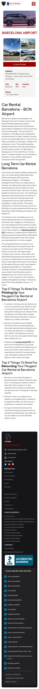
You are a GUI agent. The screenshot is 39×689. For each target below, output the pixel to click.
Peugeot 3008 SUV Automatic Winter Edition (19, 519)
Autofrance (8, 472)
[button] (34, 4)
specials (7, 487)
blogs (6, 483)
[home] (11, 4)
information (8, 479)
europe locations (10, 497)
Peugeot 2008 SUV (10, 530)
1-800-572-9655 (8, 548)
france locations (10, 494)
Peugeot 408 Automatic (12, 533)
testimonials (9, 508)
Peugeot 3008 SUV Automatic (14, 527)
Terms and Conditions (14, 678)
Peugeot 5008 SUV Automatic (14, 524)
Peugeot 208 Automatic (12, 541)
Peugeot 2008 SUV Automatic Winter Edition (19, 521)
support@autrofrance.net (13, 552)
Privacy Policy (11, 682)
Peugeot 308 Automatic (12, 538)
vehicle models (9, 476)
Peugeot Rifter (9, 516)
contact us (8, 505)
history (7, 501)
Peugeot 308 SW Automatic (13, 535)
